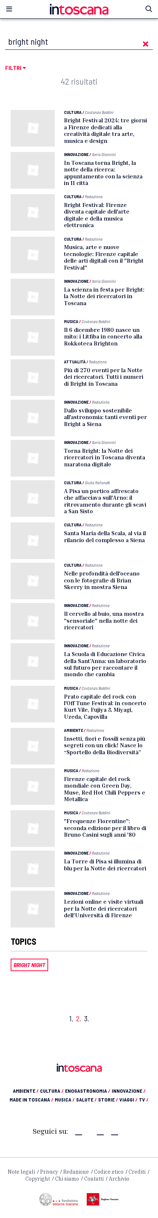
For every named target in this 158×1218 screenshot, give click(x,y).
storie (108, 1099)
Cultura (73, 112)
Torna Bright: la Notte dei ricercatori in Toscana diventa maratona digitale (104, 457)
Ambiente (73, 730)
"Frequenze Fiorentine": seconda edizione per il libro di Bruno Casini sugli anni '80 (105, 827)
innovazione (129, 1091)
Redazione (94, 196)
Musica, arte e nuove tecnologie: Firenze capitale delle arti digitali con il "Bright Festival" (104, 257)
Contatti (94, 1179)
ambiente (26, 1091)
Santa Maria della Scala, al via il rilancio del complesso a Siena (105, 536)
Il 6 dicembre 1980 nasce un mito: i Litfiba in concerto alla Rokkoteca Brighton (103, 336)
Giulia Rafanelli (97, 482)
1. (71, 1018)
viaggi (128, 1099)
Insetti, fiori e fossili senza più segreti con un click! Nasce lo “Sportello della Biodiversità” (104, 745)
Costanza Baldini (99, 112)
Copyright (37, 1179)
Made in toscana (31, 1099)
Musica (71, 321)
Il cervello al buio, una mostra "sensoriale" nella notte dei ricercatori (104, 620)
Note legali (21, 1172)
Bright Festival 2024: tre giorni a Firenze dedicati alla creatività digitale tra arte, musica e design (105, 130)
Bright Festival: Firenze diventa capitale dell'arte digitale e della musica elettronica (96, 215)
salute (86, 1099)
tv (143, 1099)
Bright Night (29, 964)
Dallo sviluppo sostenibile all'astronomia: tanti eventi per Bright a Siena (105, 417)
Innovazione (76, 154)
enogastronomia (87, 1091)
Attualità (75, 361)
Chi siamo (67, 1179)
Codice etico (108, 1172)
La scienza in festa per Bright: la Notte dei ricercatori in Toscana (104, 296)
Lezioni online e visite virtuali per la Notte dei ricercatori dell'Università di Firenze (103, 908)
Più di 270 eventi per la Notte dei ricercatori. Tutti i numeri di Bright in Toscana (103, 376)
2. (78, 1018)
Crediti (137, 1172)
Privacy (49, 1172)
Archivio (119, 1179)
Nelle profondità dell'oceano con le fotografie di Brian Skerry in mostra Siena (102, 580)
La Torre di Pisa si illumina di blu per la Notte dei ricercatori (105, 864)
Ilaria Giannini (104, 154)
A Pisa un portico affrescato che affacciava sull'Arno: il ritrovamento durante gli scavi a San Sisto (105, 501)
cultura (52, 1091)
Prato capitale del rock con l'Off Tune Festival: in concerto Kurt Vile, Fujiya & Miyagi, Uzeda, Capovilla (105, 706)
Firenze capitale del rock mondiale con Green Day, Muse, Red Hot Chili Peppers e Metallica (104, 789)
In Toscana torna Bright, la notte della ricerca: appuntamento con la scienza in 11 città (103, 172)
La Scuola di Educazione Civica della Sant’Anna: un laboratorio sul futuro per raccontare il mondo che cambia (105, 664)
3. (86, 1018)
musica (65, 1099)
